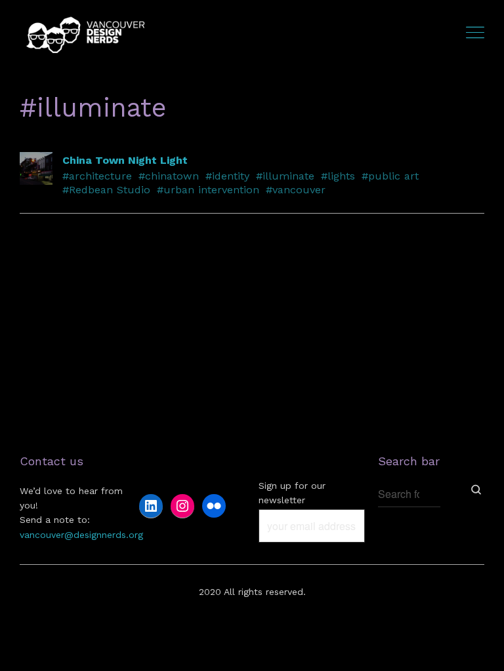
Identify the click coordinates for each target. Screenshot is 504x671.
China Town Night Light (125, 160)
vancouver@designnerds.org (81, 534)
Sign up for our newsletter (292, 492)
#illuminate (285, 176)
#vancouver (296, 189)
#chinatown (168, 176)
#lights (338, 176)
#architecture (97, 176)
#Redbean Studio (106, 189)
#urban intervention (208, 189)
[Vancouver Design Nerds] (85, 34)
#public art (390, 176)
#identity (227, 176)
